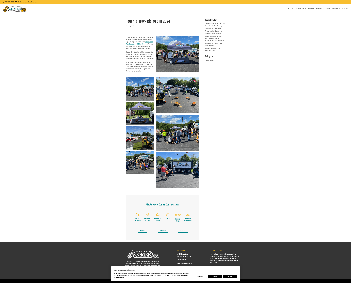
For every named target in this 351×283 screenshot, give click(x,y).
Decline (215, 276)
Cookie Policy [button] (158, 275)
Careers (335, 8)
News (328, 8)
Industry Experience (315, 8)
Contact (345, 8)
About (289, 8)
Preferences (200, 276)
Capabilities (300, 8)
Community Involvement (142, 26)
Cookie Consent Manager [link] (120, 270)
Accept (230, 276)
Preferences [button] (121, 277)
